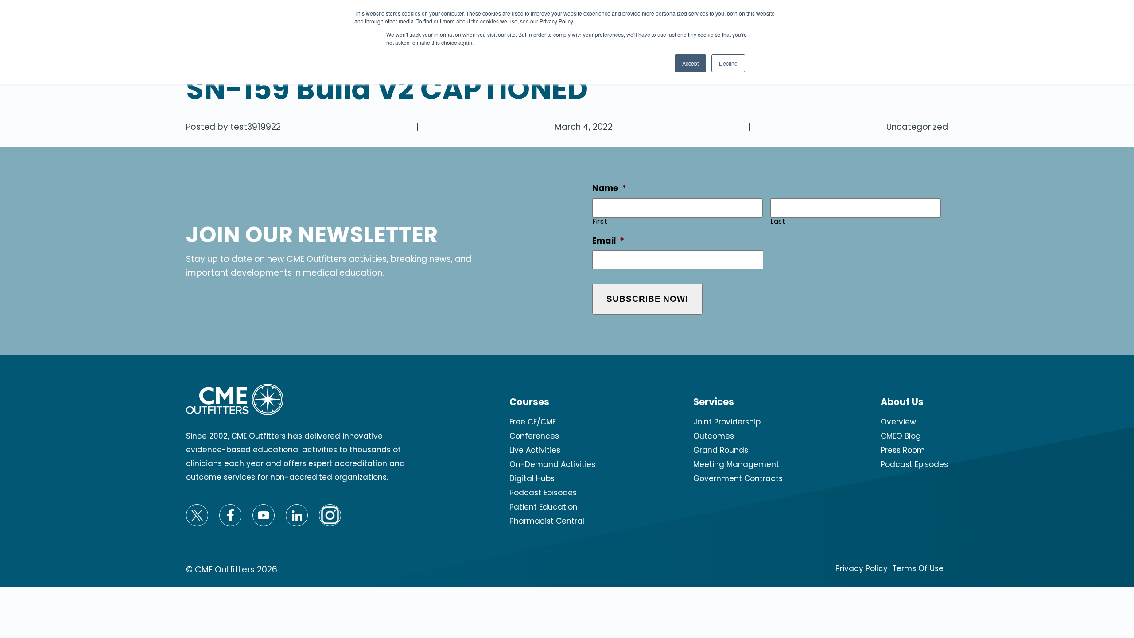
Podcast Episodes (543, 492)
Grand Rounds (720, 450)
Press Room (903, 450)
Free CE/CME (532, 421)
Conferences (534, 436)
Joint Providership (727, 421)
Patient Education (543, 507)
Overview (898, 421)
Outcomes (713, 436)
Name (609, 188)
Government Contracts (738, 478)
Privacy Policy (861, 568)
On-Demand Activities (552, 464)
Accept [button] (690, 63)
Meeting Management (736, 464)
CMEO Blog (901, 436)
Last (778, 221)
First (600, 221)
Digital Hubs (532, 478)
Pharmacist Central (546, 521)
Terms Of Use (918, 568)
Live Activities (534, 450)
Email (608, 241)
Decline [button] (728, 63)
